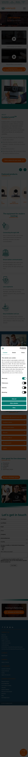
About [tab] (23, 352)
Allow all (14, 398)
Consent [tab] (5, 352)
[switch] (24, 383)
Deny (14, 407)
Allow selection (14, 403)
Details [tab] (14, 352)
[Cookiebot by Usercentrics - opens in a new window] (20, 348)
